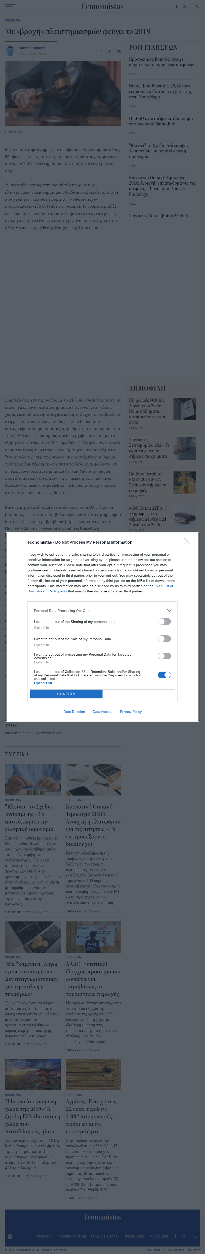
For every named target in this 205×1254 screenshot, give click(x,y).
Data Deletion (74, 712)
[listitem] (102, 610)
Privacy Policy (131, 712)
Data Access (102, 712)
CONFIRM (66, 694)
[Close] (189, 542)
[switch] (164, 621)
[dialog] (102, 627)
